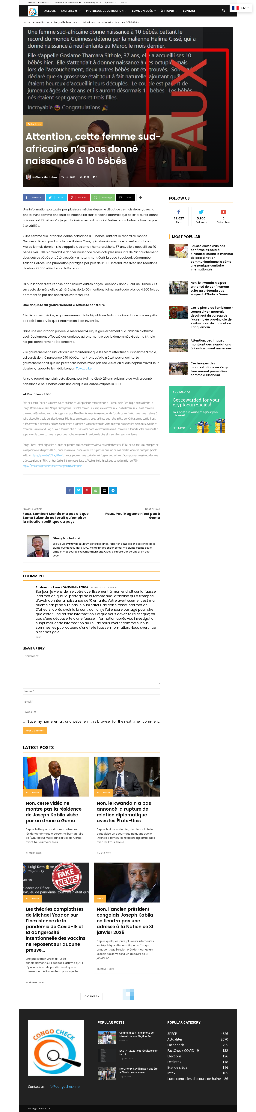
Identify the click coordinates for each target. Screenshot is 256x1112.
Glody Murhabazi (46, 177)
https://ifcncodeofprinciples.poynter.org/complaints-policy (53, 466)
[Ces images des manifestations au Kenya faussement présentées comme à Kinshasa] (178, 368)
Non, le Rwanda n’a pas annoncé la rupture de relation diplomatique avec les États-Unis (124, 812)
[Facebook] (70, 490)
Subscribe (223, 210)
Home (26, 22)
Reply (38, 636)
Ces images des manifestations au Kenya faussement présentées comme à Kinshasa (210, 369)
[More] (140, 197)
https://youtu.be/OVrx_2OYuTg (48, 455)
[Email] (104, 490)
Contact (123, 2)
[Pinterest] (87, 490)
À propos (109, 2)
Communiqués (91, 2)
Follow (201, 210)
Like (179, 210)
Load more (90, 996)
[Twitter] (78, 490)
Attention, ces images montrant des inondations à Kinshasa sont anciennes (211, 344)
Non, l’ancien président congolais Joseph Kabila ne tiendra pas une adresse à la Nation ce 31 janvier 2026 (125, 921)
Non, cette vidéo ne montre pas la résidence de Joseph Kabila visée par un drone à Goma (54, 812)
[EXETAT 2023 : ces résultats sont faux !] (107, 1055)
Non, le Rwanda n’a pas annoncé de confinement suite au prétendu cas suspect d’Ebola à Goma (210, 289)
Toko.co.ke (84, 368)
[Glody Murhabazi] (29, 177)
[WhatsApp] (96, 490)
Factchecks (43, 2)
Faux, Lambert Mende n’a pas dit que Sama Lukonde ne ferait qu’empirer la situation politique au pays (56, 517)
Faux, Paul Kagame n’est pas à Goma (132, 515)
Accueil (31, 2)
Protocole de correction (66, 2)
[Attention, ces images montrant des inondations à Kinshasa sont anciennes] (178, 345)
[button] (223, 11)
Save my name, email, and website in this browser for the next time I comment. (93, 721)
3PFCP (100, 898)
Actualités (38, 22)
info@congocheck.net (63, 1086)
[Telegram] (113, 490)
